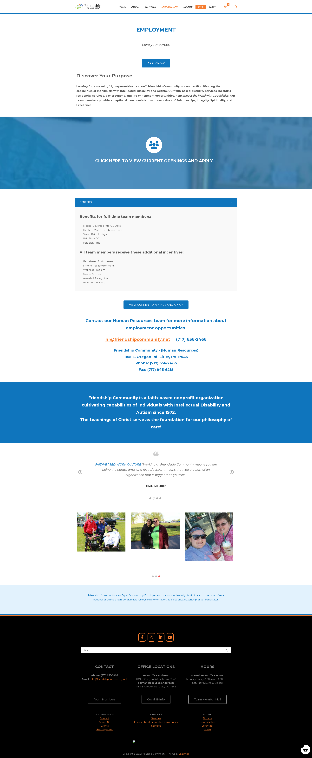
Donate (207, 703)
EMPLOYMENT (170, 7)
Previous (80, 474)
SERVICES (150, 7)
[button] (156, 202)
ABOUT (135, 7)
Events (104, 710)
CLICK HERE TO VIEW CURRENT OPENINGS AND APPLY (154, 160)
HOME (122, 7)
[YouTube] (170, 622)
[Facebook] (142, 622)
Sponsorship (207, 706)
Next (231, 474)
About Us (104, 706)
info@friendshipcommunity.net (108, 664)
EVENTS (187, 7)
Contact (104, 703)
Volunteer (207, 710)
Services (156, 703)
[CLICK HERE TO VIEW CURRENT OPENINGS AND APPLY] (154, 145)
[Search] (227, 635)
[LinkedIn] (160, 622)
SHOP (212, 7)
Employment (104, 714)
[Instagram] (151, 622)
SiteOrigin (184, 738)
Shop (207, 714)
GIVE (200, 7)
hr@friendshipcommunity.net (137, 339)
